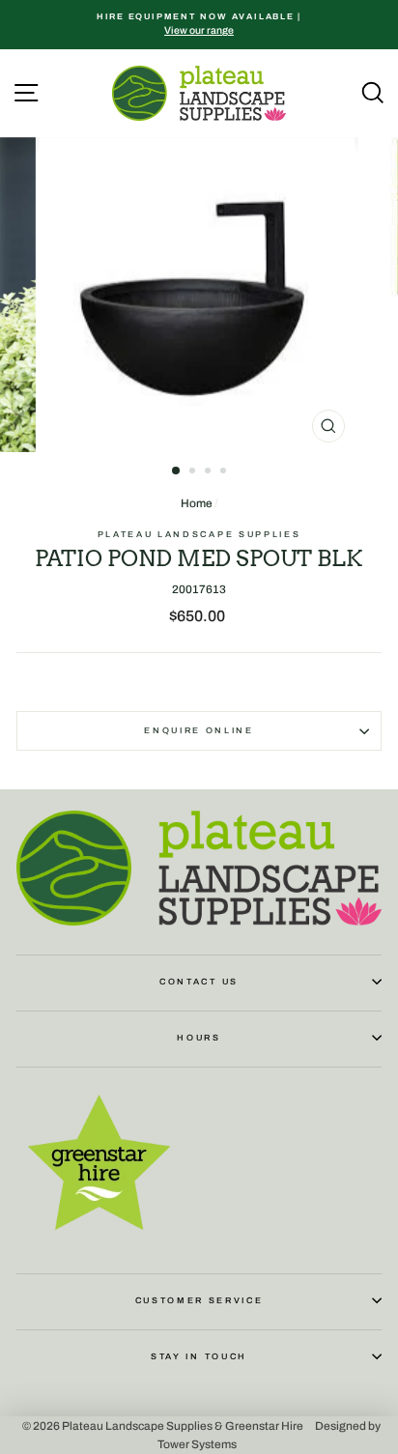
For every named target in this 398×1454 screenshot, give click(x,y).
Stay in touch (199, 1356)
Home (197, 503)
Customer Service (199, 1300)
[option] (199, 25)
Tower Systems (197, 1444)
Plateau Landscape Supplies (199, 534)
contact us (199, 981)
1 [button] (177, 471)
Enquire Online (199, 730)
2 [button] (194, 472)
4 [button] (225, 472)
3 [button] (209, 472)
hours (198, 1037)
